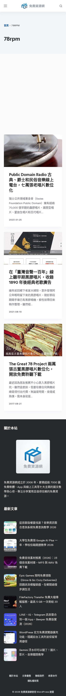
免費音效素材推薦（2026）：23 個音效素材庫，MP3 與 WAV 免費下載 (38, 562)
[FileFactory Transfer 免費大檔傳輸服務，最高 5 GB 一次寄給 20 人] (10, 602)
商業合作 (52, 675)
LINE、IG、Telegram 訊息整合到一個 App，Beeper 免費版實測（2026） (38, 619)
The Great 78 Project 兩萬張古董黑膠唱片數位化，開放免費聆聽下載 (32, 369)
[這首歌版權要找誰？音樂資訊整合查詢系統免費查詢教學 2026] (10, 527)
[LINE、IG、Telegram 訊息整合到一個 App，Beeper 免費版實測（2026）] (10, 619)
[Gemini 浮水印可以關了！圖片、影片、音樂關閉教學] (10, 654)
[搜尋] (61, 6)
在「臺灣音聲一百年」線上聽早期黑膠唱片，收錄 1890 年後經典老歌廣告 (31, 277)
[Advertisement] (33, 95)
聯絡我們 (39, 675)
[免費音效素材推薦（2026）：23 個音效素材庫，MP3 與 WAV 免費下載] (10, 562)
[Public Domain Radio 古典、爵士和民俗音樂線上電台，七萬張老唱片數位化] (33, 150)
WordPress (43, 692)
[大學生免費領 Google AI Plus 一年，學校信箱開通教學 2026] (10, 545)
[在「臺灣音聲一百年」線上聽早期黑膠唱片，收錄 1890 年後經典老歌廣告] (33, 248)
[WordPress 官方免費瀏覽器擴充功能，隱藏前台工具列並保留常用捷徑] (10, 637)
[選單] (5, 5)
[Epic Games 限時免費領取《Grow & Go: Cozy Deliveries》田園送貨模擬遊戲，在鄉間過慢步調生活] (10, 580)
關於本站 (13, 675)
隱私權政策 (33, 681)
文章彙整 (26, 675)
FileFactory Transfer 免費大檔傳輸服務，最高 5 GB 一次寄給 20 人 (38, 602)
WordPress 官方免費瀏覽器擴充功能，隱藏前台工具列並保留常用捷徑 (38, 637)
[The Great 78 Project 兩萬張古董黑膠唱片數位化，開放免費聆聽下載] (33, 340)
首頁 (6, 25)
